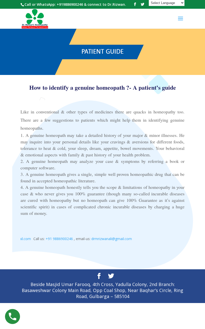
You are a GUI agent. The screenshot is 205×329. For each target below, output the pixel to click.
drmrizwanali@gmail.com (109, 238)
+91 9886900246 (56, 238)
